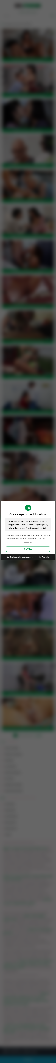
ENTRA (28, 549)
